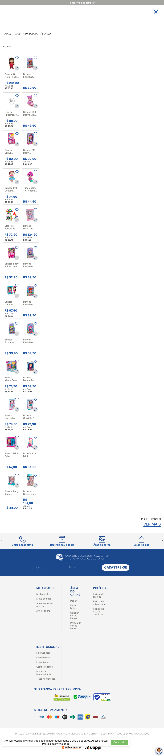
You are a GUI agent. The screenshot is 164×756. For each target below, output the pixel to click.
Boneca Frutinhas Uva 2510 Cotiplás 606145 (28, 265)
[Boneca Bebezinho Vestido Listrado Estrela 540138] (30, 480)
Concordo (119, 742)
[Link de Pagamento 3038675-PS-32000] (11, 101)
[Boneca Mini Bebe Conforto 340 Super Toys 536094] (11, 442)
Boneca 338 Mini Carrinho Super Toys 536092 (29, 454)
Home (7, 33)
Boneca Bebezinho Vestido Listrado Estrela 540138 (28, 492)
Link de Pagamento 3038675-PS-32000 (11, 113)
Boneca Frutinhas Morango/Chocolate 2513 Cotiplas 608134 (30, 75)
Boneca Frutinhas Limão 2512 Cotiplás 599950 (11, 341)
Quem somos (43, 657)
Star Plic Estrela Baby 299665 (11, 227)
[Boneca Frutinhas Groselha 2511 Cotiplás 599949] (30, 328)
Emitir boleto (73, 606)
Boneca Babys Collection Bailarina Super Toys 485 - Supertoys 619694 (11, 151)
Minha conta (42, 594)
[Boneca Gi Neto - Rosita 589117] (11, 63)
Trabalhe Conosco (45, 678)
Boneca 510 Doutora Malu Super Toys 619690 (12, 189)
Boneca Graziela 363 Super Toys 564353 (30, 416)
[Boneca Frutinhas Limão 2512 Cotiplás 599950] (11, 328)
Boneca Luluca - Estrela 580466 (9, 303)
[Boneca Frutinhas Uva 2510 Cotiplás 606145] (30, 252)
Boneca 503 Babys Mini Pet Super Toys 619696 (30, 113)
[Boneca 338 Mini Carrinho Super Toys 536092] (30, 442)
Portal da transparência (43, 672)
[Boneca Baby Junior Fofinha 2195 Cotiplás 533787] (11, 480)
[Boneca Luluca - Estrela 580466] (11, 290)
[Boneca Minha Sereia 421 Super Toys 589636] (11, 366)
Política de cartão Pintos (75, 625)
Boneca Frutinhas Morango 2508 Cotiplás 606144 (28, 303)
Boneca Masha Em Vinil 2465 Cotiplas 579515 (28, 379)
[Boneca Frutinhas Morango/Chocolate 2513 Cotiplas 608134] (30, 63)
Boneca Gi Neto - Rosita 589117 (12, 75)
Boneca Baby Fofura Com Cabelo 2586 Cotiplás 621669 (12, 265)
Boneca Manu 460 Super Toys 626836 (29, 227)
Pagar (73, 600)
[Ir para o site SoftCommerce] (71, 747)
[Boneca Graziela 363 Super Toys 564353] (30, 404)
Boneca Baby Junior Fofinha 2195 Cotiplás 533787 (12, 492)
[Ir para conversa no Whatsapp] (159, 751)
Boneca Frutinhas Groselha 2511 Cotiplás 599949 (28, 341)
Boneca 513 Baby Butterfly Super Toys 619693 (29, 151)
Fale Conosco (43, 652)
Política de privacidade (99, 602)
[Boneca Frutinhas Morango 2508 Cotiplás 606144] (30, 290)
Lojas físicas (42, 662)
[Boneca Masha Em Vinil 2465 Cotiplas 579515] (30, 366)
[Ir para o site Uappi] (93, 748)
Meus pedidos (43, 598)
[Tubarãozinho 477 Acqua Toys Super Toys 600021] (30, 177)
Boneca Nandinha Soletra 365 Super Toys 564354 (11, 416)
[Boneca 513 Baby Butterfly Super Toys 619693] (30, 138)
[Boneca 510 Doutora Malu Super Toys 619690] (11, 177)
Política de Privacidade (56, 743)
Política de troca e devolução (98, 611)
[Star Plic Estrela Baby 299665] (11, 214)
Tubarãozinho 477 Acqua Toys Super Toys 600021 (30, 189)
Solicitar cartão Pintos (74, 615)
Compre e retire (44, 666)
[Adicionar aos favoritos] (16, 58)
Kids (17, 33)
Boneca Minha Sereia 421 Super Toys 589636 (12, 379)
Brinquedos (31, 33)
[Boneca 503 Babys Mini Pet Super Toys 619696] (30, 101)
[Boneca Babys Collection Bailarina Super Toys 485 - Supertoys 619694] (11, 138)
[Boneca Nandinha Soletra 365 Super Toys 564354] (11, 404)
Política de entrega (98, 595)
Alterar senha (43, 610)
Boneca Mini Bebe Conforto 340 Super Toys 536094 (12, 454)
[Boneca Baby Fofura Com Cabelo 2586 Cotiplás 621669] (11, 252)
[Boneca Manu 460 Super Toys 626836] (30, 214)
